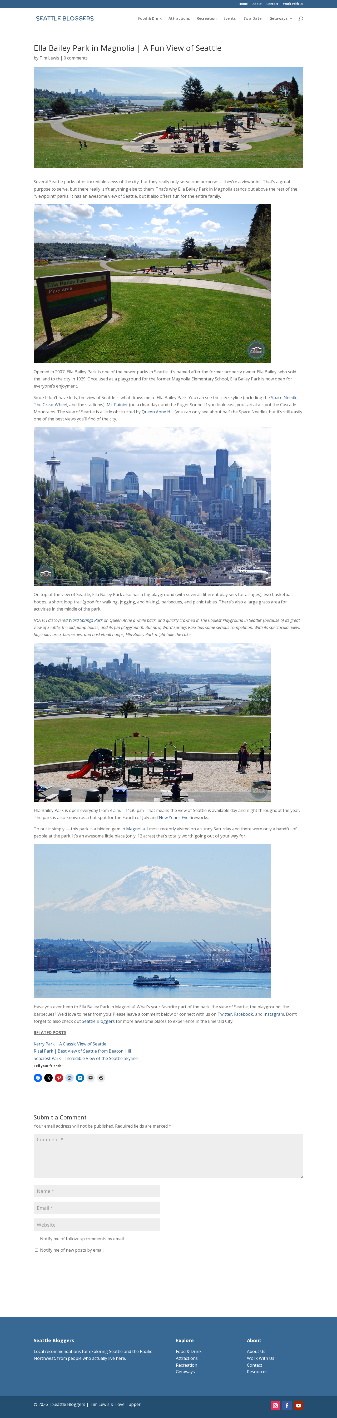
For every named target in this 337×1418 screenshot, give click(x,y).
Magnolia (135, 829)
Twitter (224, 1014)
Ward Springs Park (86, 620)
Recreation (207, 19)
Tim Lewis (49, 58)
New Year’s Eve (174, 817)
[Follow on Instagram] (275, 1405)
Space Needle (284, 397)
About (257, 4)
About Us (256, 1351)
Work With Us (293, 4)
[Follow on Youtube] (298, 1405)
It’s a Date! (252, 19)
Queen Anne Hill (158, 412)
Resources (257, 1372)
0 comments (76, 58)
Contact (272, 4)
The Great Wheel (50, 405)
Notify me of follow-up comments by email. (82, 1239)
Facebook (243, 1014)
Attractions (179, 19)
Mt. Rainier (117, 405)
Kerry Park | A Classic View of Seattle (70, 1044)
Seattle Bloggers (98, 1021)
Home (243, 4)
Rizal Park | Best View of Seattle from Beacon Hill (82, 1051)
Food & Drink (150, 19)
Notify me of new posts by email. (72, 1250)
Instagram (274, 1014)
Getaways (278, 19)
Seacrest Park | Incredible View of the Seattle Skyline (86, 1058)
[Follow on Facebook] (287, 1405)
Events (230, 19)
